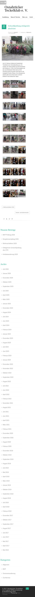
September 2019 (8, 459)
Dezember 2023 (8, 338)
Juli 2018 (6, 502)
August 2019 (7, 463)
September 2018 (8, 494)
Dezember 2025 (8, 278)
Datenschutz (6, 593)
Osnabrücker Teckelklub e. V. (16, 8)
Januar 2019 (7, 485)
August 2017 (7, 528)
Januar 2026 (7, 273)
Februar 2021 (7, 429)
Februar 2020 (7, 446)
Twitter (6, 219)
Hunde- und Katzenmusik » (22, 212)
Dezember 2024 (8, 308)
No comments (12, 33)
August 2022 (7, 381)
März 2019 (6, 481)
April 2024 (6, 325)
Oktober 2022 (7, 373)
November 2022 (8, 368)
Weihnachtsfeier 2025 (10, 243)
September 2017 (8, 524)
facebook (4, 219)
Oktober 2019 (7, 455)
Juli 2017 (6, 533)
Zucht (31, 17)
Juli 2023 (6, 347)
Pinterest (12, 219)
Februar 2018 (7, 511)
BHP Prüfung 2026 (9, 235)
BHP (4, 569)
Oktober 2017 (7, 520)
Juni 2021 (6, 416)
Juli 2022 (6, 386)
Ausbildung (5, 17)
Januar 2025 (7, 303)
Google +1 (9, 219)
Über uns (24, 17)
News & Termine (15, 17)
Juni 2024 (6, 321)
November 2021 (8, 403)
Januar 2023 (7, 360)
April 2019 (6, 476)
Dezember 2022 (8, 364)
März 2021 (6, 424)
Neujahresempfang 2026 (11, 239)
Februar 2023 (7, 355)
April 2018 (6, 507)
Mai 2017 (6, 541)
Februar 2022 (7, 399)
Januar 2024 (7, 334)
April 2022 (6, 394)
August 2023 (7, 342)
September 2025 (8, 286)
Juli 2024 (6, 316)
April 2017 (6, 546)
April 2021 (6, 420)
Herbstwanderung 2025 (10, 254)
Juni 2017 (6, 537)
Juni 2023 (6, 351)
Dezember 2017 (8, 515)
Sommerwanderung (9, 573)
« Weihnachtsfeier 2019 (8, 207)
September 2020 (8, 437)
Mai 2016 (6, 550)
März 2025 (6, 299)
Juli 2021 (6, 411)
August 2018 (7, 498)
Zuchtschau (6, 577)
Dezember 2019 (8, 450)
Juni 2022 (6, 390)
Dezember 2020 (8, 433)
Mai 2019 (6, 472)
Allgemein (28, 32)
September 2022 (8, 377)
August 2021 (7, 407)
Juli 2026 (6, 269)
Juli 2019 (6, 468)
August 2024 (7, 312)
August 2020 (7, 442)
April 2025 (6, 295)
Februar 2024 (7, 329)
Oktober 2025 (7, 282)
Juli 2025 (6, 291)
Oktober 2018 (7, 489)
